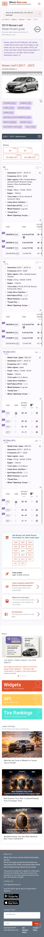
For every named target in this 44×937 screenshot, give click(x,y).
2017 (15, 555)
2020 (15, 551)
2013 (22, 559)
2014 (15, 559)
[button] (22, 13)
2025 (22, 542)
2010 (22, 563)
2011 (15, 563)
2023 (15, 546)
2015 (30, 555)
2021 (30, 546)
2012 (30, 559)
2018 (30, 551)
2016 (22, 555)
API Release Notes (25, 930)
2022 (22, 546)
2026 (15, 542)
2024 (30, 542)
